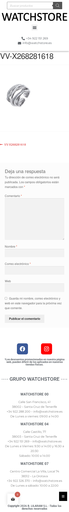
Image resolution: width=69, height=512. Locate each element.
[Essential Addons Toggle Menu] (63, 496)
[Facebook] (22, 348)
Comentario (13, 196)
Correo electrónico (18, 264)
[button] (34, 27)
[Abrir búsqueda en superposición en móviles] (34, 5)
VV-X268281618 (15, 144)
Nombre (11, 246)
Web (8, 281)
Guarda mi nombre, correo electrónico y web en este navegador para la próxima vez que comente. (33, 303)
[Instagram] (46, 348)
